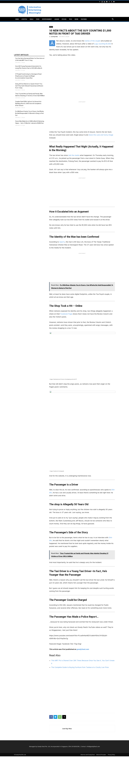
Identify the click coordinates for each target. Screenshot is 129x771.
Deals (31, 19)
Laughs (56, 19)
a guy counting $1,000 (102, 44)
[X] (111, 1)
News (17, 19)
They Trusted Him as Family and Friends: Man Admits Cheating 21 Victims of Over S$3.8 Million (30, 94)
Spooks (64, 19)
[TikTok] (109, 1)
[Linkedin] (104, 1)
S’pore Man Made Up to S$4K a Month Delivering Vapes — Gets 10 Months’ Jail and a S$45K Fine (29, 122)
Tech (70, 19)
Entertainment (47, 19)
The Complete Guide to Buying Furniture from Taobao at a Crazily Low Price (80, 667)
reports (62, 242)
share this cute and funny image (101, 135)
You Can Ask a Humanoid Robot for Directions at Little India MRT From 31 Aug (29, 59)
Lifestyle (24, 19)
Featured (84, 19)
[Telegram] (107, 1)
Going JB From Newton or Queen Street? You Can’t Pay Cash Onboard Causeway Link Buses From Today (29, 86)
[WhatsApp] (60, 717)
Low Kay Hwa (54, 36)
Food (37, 19)
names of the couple (92, 41)
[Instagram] (102, 1)
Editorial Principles (101, 754)
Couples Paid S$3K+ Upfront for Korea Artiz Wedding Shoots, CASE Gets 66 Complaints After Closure (28, 103)
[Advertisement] (80, 10)
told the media (74, 155)
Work (76, 19)
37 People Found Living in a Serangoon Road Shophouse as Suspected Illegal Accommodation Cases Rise (28, 76)
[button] (112, 19)
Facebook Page (66, 314)
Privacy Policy (111, 754)
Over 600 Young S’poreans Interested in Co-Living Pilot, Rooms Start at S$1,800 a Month (28, 67)
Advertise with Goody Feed (88, 754)
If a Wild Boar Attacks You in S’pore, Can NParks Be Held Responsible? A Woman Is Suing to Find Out (29, 113)
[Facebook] (100, 1)
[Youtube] (114, 1)
